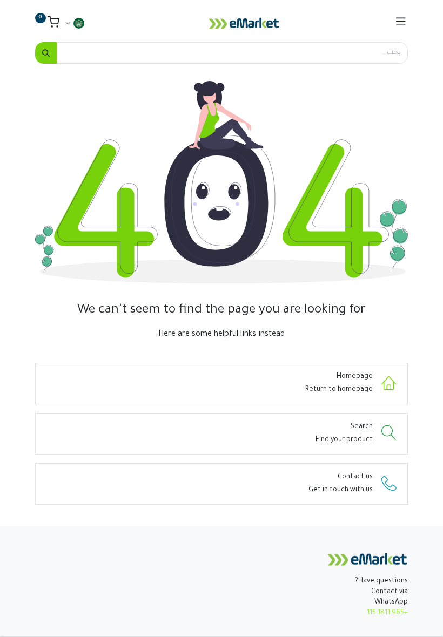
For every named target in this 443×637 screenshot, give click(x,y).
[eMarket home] (367, 560)
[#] (401, 23)
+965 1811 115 (387, 613)
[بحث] (46, 53)
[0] (47, 25)
